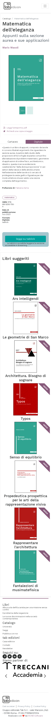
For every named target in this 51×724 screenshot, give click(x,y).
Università (7, 626)
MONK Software (35, 716)
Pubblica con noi (10, 633)
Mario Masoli (10, 47)
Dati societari (9, 706)
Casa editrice (9, 641)
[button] (7, 83)
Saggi (5, 630)
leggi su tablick (25, 238)
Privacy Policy (24, 706)
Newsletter (8, 648)
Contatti (6, 645)
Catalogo (6, 18)
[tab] (13, 142)
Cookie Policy (39, 706)
